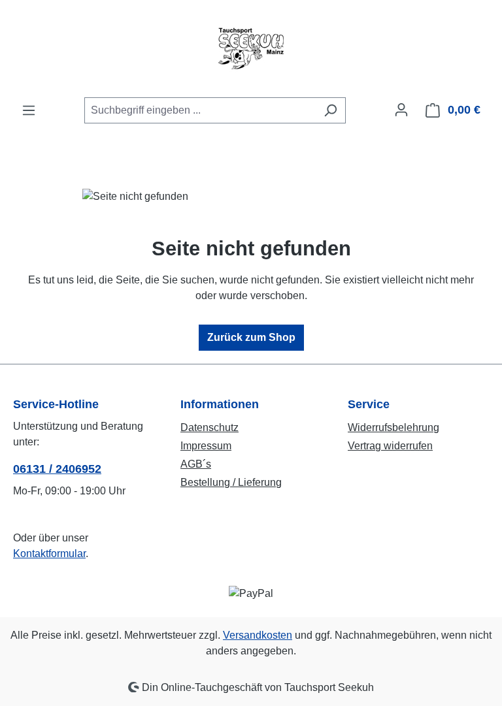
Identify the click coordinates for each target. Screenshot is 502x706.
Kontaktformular (49, 553)
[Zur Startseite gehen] (251, 48)
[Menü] (28, 110)
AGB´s (195, 464)
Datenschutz (209, 427)
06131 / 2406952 (57, 468)
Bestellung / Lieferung (231, 482)
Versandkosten (257, 635)
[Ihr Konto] (401, 110)
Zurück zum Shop (251, 337)
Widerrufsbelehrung (393, 427)
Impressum (205, 445)
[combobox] (200, 110)
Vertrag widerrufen (390, 445)
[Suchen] (330, 110)
